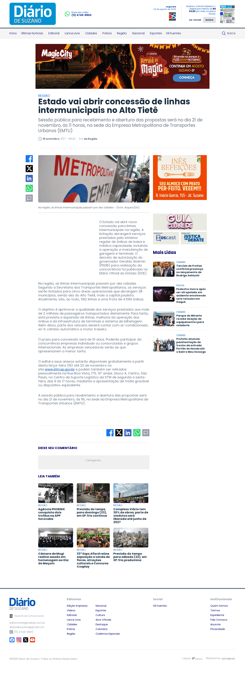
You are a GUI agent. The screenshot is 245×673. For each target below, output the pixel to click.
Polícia (107, 33)
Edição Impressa (77, 606)
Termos (215, 610)
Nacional (138, 33)
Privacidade (217, 629)
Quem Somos (219, 606)
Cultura (100, 615)
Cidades (91, 33)
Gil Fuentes (173, 33)
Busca (231, 33)
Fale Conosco (218, 620)
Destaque (102, 624)
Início (13, 33)
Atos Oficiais (103, 620)
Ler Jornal (195, 19)
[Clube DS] (180, 222)
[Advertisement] (65, 242)
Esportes (156, 33)
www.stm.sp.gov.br (60, 369)
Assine (209, 19)
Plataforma (213, 658)
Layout (186, 658)
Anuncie (215, 624)
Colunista (101, 629)
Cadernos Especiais (108, 634)
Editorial (53, 33)
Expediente (217, 615)
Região (122, 33)
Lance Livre (72, 33)
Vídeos (71, 610)
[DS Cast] (166, 238)
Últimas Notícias (32, 33)
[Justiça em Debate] (194, 238)
